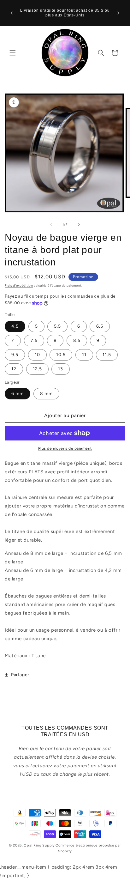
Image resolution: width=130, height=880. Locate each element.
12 (13, 369)
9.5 (14, 354)
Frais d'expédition (19, 285)
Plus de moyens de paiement (65, 448)
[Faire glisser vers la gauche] (51, 224)
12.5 (37, 369)
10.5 (61, 354)
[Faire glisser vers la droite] (79, 224)
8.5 (76, 340)
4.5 (15, 326)
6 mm (17, 393)
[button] (13, 53)
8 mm (46, 393)
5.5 (57, 326)
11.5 (107, 354)
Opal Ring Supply (39, 845)
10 (37, 354)
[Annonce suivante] (118, 13)
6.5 (99, 326)
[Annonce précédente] (12, 13)
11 (84, 354)
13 (60, 369)
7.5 (34, 340)
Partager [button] (20, 674)
